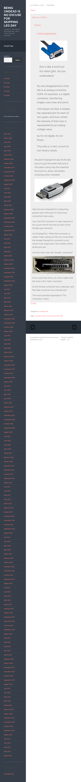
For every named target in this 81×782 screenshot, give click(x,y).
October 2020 (8, 327)
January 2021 (8, 314)
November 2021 (9, 272)
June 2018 (7, 440)
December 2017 (9, 466)
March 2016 (8, 554)
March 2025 (8, 138)
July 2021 (7, 289)
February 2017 (9, 508)
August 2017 (8, 482)
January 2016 (8, 562)
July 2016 (7, 537)
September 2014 (9, 629)
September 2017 (9, 478)
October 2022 (8, 226)
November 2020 (9, 323)
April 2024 (7, 151)
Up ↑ (68, 339)
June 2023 (7, 193)
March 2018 (8, 453)
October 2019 (8, 373)
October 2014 (8, 625)
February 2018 (9, 457)
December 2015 (9, 566)
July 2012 (7, 739)
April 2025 (7, 134)
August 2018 (8, 432)
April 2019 (7, 398)
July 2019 (7, 386)
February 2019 (9, 407)
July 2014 (7, 638)
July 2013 (7, 688)
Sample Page (8, 46)
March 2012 (8, 756)
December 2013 (9, 667)
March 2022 (8, 256)
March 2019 (8, 403)
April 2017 (7, 499)
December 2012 (9, 718)
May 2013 (7, 697)
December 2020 (9, 319)
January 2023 (8, 214)
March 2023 (8, 205)
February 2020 (9, 356)
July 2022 (7, 239)
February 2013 (9, 709)
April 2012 (7, 751)
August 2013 (8, 684)
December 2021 (9, 268)
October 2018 (8, 424)
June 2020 (7, 340)
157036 (33, 303)
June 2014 (7, 642)
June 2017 (7, 491)
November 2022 (9, 222)
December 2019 (9, 365)
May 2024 (7, 146)
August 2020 (8, 331)
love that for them (40, 316)
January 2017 (8, 512)
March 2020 (8, 352)
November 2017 (9, 470)
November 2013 (9, 671)
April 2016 (7, 550)
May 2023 (7, 197)
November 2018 (9, 419)
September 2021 (9, 281)
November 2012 (9, 722)
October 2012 (8, 726)
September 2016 (9, 529)
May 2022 (7, 247)
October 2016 (8, 524)
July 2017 (7, 487)
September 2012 (9, 730)
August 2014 (8, 634)
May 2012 (7, 747)
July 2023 (7, 188)
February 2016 (9, 558)
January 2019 (8, 411)
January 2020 (8, 361)
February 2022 (9, 260)
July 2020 (7, 335)
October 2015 (8, 575)
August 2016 (8, 533)
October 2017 (8, 474)
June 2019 (7, 390)
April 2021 (7, 302)
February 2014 (9, 659)
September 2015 (9, 579)
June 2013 (7, 692)
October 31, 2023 (37, 5)
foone (32, 10)
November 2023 (9, 172)
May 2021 (7, 298)
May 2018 (7, 445)
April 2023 (7, 201)
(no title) (7, 78)
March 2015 (8, 604)
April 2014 (7, 650)
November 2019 (9, 369)
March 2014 (8, 655)
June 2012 (7, 743)
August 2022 (8, 235)
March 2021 (8, 306)
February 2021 (9, 310)
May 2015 (7, 596)
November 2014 (9, 621)
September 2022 (9, 230)
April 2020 (7, 348)
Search (7, 56)
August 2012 (8, 735)
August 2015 (8, 583)
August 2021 (8, 285)
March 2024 (8, 155)
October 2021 (8, 277)
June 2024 (7, 142)
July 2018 (7, 436)
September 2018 (9, 428)
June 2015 (7, 592)
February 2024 (9, 159)
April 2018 (7, 449)
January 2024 (8, 163)
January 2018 (8, 461)
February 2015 (9, 608)
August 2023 (8, 184)
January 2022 (8, 264)
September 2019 (9, 377)
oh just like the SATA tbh (55, 316)
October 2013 (8, 676)
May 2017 (7, 495)
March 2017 (8, 503)
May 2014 (7, 646)
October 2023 (8, 176)
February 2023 (9, 209)
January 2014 (8, 663)
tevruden (50, 5)
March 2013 (8, 705)
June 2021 (7, 293)
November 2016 (9, 520)
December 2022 (9, 218)
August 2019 (8, 382)
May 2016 (7, 545)
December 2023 (9, 167)
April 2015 (7, 600)
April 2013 (7, 701)
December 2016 (9, 516)
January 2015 (8, 613)
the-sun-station (39, 17)
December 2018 (9, 415)
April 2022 (7, 251)
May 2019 (7, 394)
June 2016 (7, 541)
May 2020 (7, 344)
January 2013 (8, 714)
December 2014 (9, 617)
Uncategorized (9, 774)
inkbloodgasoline (46, 33)
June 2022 (7, 243)
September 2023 (9, 180)
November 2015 (9, 571)
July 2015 (7, 587)
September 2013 (9, 680)
